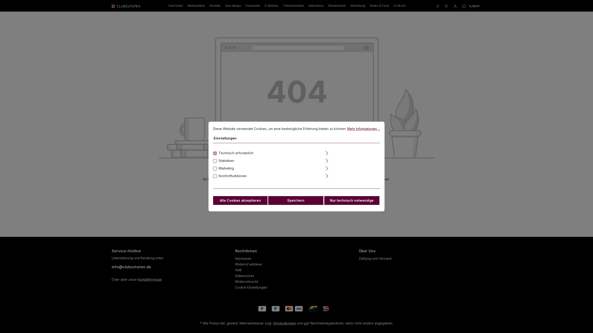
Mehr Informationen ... (363, 129)
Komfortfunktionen (233, 176)
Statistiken (226, 161)
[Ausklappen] (352, 152)
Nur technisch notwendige (352, 200)
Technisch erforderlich (236, 153)
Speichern (295, 200)
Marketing (226, 168)
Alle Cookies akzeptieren (240, 200)
